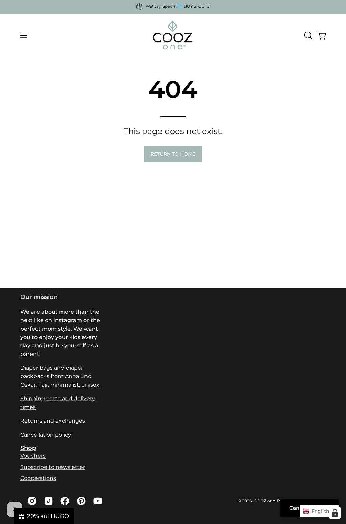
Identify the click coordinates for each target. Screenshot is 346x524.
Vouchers (33, 456)
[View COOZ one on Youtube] (96, 501)
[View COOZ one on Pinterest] (80, 501)
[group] (173, 7)
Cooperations (38, 478)
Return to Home (173, 154)
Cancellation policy (45, 434)
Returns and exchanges (52, 421)
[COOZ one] (173, 35)
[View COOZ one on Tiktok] (47, 501)
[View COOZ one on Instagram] (31, 501)
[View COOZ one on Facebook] (64, 501)
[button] (307, 35)
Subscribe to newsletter (52, 467)
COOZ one (264, 500)
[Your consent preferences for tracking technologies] (335, 513)
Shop (28, 447)
